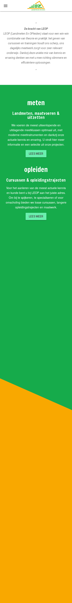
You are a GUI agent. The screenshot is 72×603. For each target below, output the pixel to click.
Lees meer (36, 153)
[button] (5, 5)
